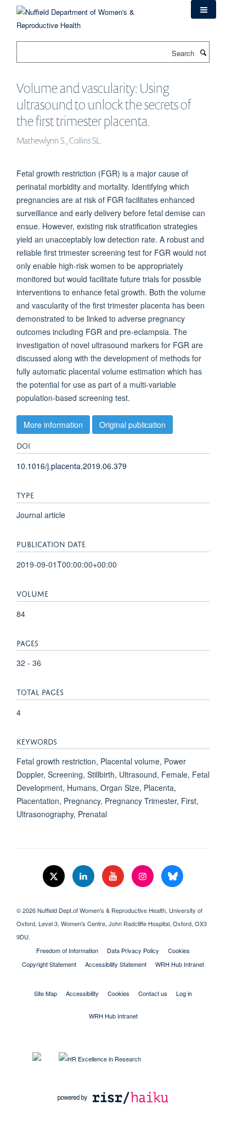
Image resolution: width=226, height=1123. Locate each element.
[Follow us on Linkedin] (84, 876)
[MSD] (113, 901)
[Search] (203, 52)
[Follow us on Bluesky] (172, 876)
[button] (203, 9)
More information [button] (53, 424)
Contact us (152, 993)
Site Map (45, 993)
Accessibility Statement (115, 964)
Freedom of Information (67, 950)
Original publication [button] (132, 424)
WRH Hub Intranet (179, 964)
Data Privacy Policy (133, 950)
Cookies (179, 950)
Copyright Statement (49, 964)
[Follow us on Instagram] (144, 876)
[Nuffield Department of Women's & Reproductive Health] (95, 14)
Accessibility (82, 993)
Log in (184, 993)
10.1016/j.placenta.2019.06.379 (71, 465)
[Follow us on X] (55, 876)
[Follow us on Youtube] (114, 876)
